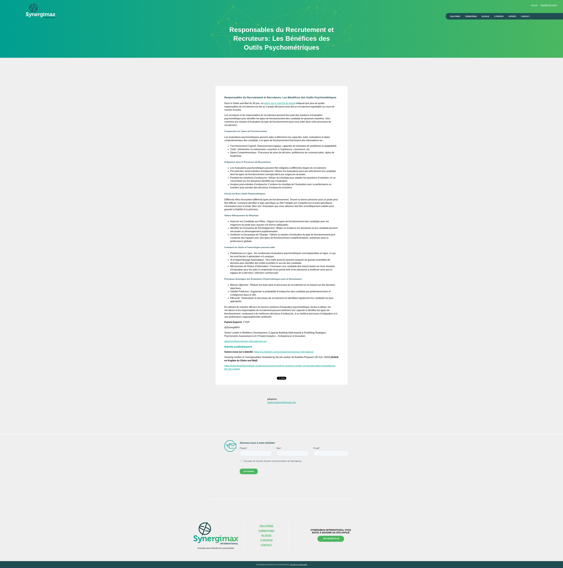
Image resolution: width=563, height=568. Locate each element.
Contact (525, 16)
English (534, 5)
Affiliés (512, 16)
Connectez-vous (548, 5)
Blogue (485, 16)
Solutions (455, 16)
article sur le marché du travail (279, 103)
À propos (498, 16)
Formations (471, 16)
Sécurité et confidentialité (298, 564)
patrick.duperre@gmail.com (281, 402)
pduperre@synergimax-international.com (245, 341)
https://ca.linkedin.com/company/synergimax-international (283, 352)
